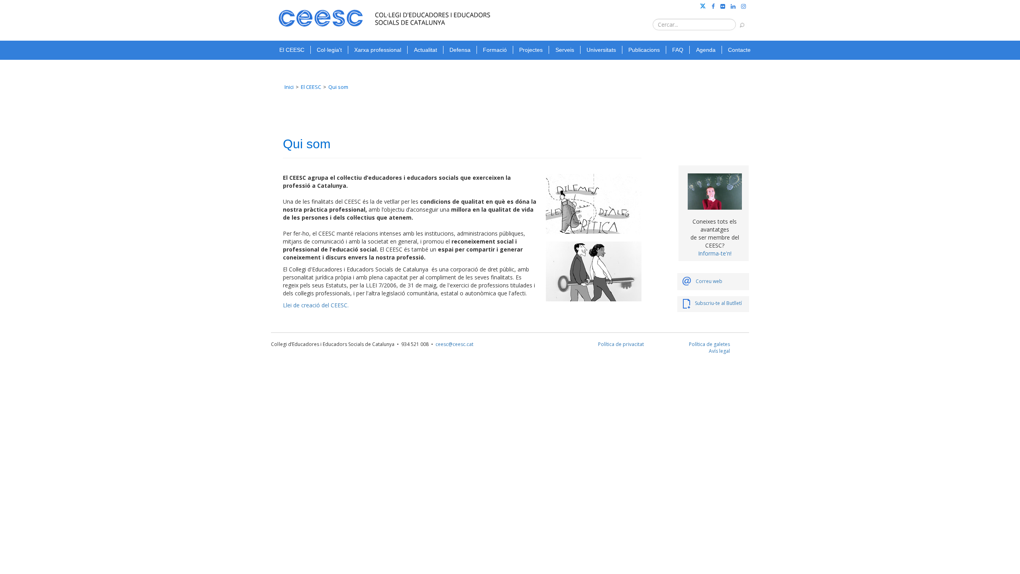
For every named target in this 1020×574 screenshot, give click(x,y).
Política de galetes (709, 344)
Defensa (460, 50)
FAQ (677, 50)
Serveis (564, 50)
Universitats (601, 50)
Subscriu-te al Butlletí (718, 303)
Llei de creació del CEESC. (316, 305)
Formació (495, 50)
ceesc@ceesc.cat (454, 344)
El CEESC (291, 50)
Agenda (706, 50)
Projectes (531, 50)
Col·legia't (329, 50)
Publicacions (644, 50)
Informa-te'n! (715, 253)
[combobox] (694, 24)
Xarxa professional (377, 50)
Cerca (738, 21)
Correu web (709, 281)
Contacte (739, 50)
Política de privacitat (621, 344)
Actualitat (425, 50)
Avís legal (719, 351)
